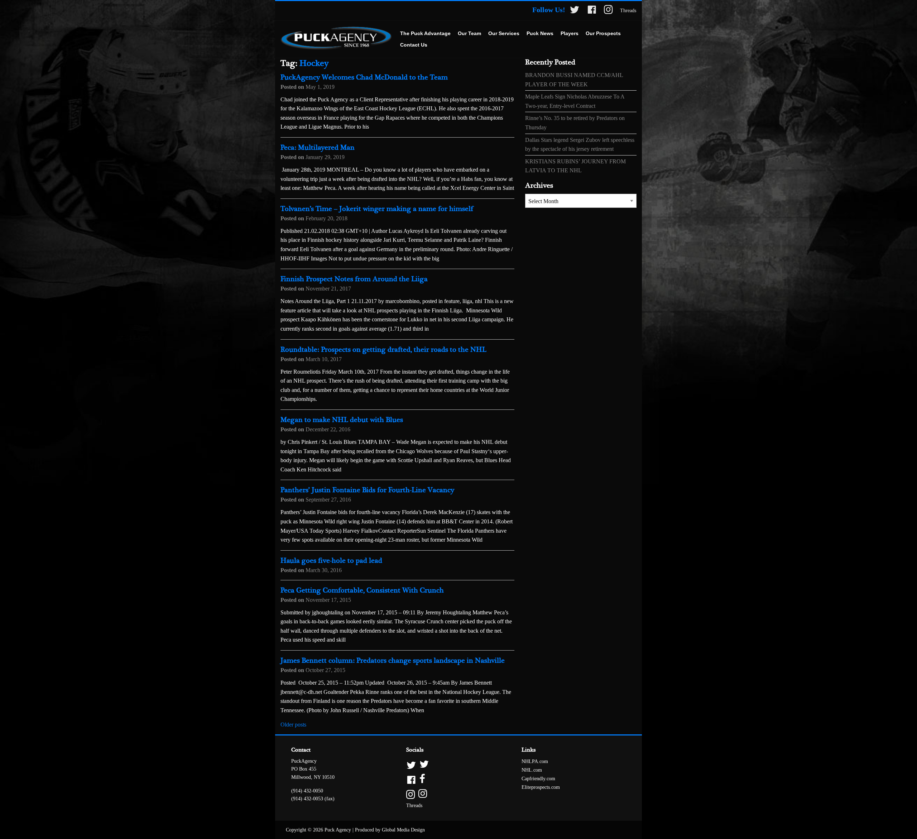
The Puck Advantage (425, 33)
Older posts (293, 724)
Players (569, 33)
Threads (628, 10)
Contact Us (413, 45)
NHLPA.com (535, 761)
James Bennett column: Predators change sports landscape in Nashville (392, 661)
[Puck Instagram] (608, 11)
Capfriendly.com (538, 778)
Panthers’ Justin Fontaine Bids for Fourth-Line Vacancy (367, 490)
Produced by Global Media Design (390, 830)
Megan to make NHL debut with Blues (341, 420)
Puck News (540, 33)
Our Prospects (603, 33)
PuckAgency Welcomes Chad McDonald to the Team (364, 77)
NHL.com (532, 770)
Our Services (503, 33)
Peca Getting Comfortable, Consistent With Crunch (362, 590)
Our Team (469, 33)
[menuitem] (425, 33)
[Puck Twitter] (574, 11)
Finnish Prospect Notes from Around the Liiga (354, 279)
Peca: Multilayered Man (317, 148)
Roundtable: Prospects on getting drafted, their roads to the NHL (383, 350)
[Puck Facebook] (592, 11)
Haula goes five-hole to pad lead (331, 561)
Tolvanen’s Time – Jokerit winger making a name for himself (376, 209)
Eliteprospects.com (541, 787)
